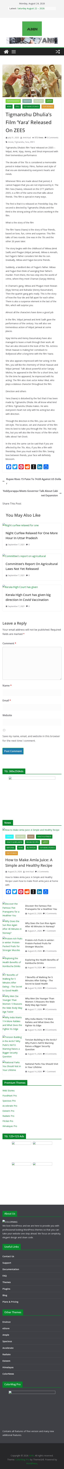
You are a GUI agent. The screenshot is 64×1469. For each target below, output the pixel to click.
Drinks (9, 836)
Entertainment (13, 101)
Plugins (6, 1288)
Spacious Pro (9, 1100)
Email (6, 700)
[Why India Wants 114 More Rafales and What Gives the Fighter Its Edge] (12, 1024)
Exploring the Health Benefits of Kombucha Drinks (41, 961)
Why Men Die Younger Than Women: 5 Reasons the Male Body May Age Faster (40, 1001)
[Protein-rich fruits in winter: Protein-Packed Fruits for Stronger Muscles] (12, 946)
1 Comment (50, 931)
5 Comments (51, 988)
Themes (6, 1282)
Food (30, 836)
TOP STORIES (48, 106)
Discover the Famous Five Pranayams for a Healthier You (41, 907)
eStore (5, 1328)
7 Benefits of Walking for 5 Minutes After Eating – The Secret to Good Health (39, 980)
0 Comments (52, 137)
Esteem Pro (8, 1110)
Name (7, 685)
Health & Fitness (44, 836)
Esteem (6, 1360)
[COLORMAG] (9, 1221)
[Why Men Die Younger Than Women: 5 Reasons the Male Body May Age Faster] (12, 1004)
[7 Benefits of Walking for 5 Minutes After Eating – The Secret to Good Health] (12, 982)
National (10, 848)
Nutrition (31, 848)
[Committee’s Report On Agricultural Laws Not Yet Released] (24, 556)
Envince (6, 1321)
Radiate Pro (8, 1115)
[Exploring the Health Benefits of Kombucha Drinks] (12, 963)
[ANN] (6, 51)
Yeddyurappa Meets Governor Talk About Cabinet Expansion (30, 493)
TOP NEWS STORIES (31, 106)
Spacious (7, 1341)
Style (17, 106)
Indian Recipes (32, 842)
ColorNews (8, 1373)
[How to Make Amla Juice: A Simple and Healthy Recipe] (32, 830)
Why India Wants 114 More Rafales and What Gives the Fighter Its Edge (39, 1022)
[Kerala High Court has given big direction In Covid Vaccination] (20, 587)
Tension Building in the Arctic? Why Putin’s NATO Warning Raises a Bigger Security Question (41, 1044)
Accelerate (8, 1347)
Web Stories (8, 1090)
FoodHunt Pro (9, 1095)
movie (11, 142)
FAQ (4, 1275)
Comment (9, 643)
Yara (27, 142)
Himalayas (8, 1367)
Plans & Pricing (10, 1301)
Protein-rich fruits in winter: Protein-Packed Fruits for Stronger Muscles (39, 943)
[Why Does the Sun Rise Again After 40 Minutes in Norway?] (12, 927)
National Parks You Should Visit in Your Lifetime (41, 1065)
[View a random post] (58, 51)
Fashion (27, 101)
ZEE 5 (32, 142)
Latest (49, 101)
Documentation (10, 1269)
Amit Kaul (27, 137)
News (9, 106)
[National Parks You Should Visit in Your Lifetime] (12, 1067)
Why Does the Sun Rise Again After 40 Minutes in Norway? (40, 925)
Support (6, 1262)
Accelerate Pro (9, 1105)
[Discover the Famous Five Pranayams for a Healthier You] (12, 909)
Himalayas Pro (9, 1126)
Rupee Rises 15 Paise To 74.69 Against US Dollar (33, 481)
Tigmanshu (19, 142)
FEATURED (39, 101)
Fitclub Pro (7, 1121)
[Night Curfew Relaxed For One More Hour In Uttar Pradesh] (20, 525)
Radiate (6, 1354)
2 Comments (43, 871)
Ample (5, 1334)
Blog (4, 1295)
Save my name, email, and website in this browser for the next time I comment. (31, 738)
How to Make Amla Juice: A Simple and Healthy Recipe (29, 862)
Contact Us (8, 1256)
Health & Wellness (14, 842)
